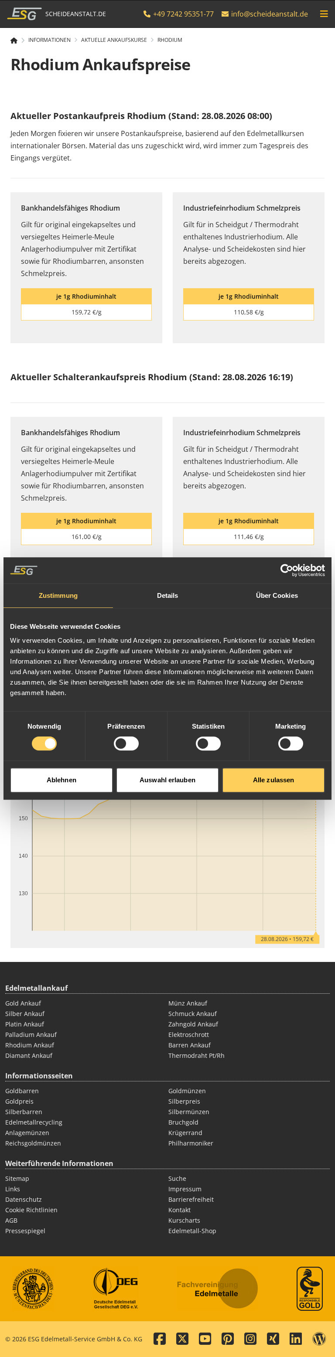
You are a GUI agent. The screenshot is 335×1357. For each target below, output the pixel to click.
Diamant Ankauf (28, 1055)
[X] (182, 1339)
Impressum (185, 1189)
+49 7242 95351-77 (182, 14)
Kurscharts (184, 1220)
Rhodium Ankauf (29, 1045)
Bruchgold (183, 1122)
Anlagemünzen (27, 1133)
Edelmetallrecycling (33, 1122)
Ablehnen (61, 780)
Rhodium (169, 40)
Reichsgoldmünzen (33, 1143)
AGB (11, 1220)
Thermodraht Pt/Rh (196, 1055)
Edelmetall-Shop (192, 1231)
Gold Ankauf (23, 1003)
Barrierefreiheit (191, 1199)
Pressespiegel (25, 1231)
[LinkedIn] (295, 1339)
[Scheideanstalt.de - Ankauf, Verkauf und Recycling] (17, 41)
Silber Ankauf (24, 1013)
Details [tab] (167, 595)
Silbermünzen (188, 1112)
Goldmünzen (187, 1091)
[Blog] (319, 1339)
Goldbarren (22, 1091)
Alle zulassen (273, 780)
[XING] (273, 1339)
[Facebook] (159, 1339)
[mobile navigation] (324, 14)
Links (12, 1189)
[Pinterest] (227, 1339)
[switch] (126, 743)
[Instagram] (250, 1339)
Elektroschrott (188, 1034)
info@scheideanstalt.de (269, 14)
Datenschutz (23, 1199)
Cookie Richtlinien (31, 1210)
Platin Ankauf (24, 1024)
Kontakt (179, 1210)
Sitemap (17, 1178)
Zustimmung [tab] (58, 595)
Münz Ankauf (187, 1003)
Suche (177, 1178)
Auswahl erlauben (167, 780)
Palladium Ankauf (31, 1034)
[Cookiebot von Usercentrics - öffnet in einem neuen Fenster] (287, 570)
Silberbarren (23, 1112)
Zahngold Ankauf (193, 1024)
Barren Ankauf (189, 1045)
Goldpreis (19, 1101)
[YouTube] (205, 1339)
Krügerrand (185, 1133)
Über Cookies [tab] (277, 595)
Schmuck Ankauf (192, 1013)
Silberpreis (184, 1101)
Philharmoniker (190, 1143)
